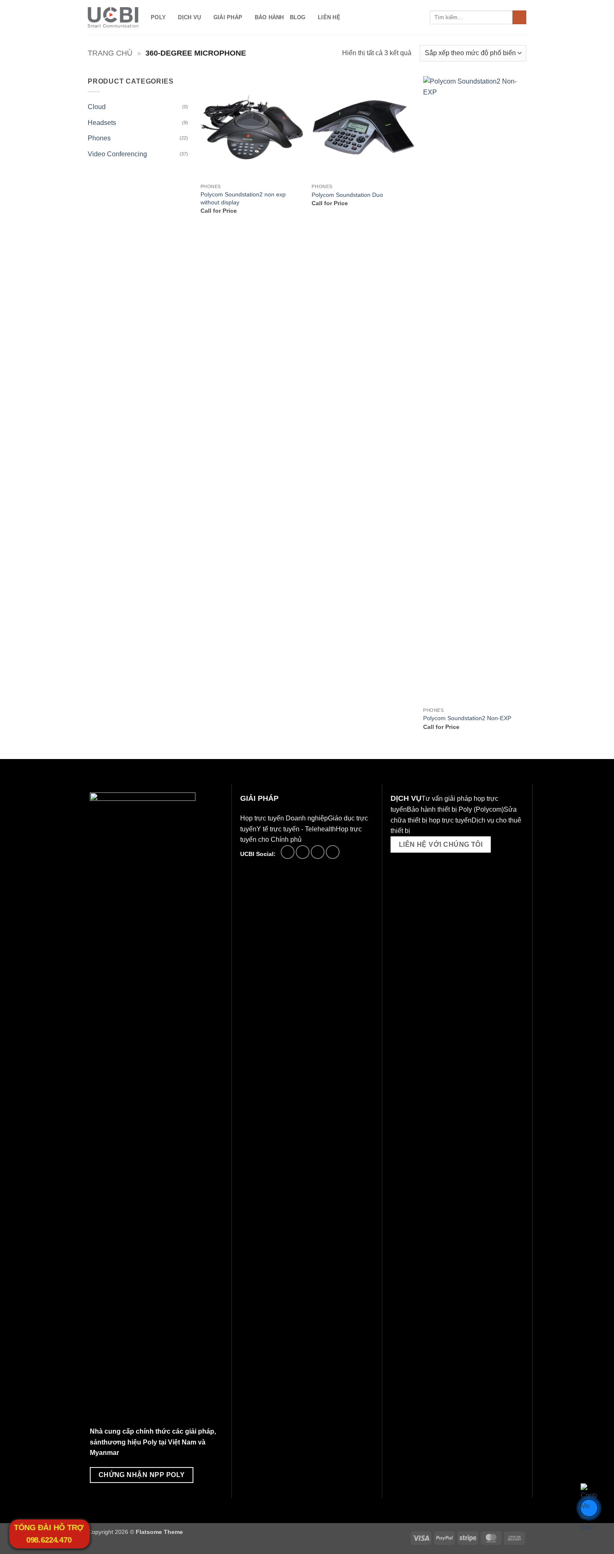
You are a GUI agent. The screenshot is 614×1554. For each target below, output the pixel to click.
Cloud (97, 106)
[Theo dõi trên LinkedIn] (318, 852)
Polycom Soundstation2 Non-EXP (467, 718)
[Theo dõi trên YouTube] (333, 852)
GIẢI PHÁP (227, 17)
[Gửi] (519, 17)
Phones (99, 138)
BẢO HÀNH (269, 17)
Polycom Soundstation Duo (347, 194)
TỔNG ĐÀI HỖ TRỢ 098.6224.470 (49, 1534)
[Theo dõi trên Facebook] (287, 852)
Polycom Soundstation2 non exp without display (243, 198)
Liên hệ (329, 17)
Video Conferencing (117, 154)
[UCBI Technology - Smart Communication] (113, 17)
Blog (298, 17)
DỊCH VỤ (189, 17)
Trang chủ (110, 52)
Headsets (102, 122)
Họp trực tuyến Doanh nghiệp (284, 818)
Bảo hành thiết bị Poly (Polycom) (455, 809)
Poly (158, 17)
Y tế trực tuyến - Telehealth (296, 829)
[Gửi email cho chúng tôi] (303, 852)
